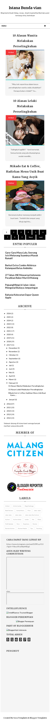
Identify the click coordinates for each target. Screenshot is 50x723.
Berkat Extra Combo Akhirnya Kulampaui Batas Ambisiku (20, 267)
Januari (12, 399)
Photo (39, 519)
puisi (18, 524)
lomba (27, 519)
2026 (9, 313)
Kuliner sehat (17, 519)
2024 (9, 320)
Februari (12, 383)
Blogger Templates (38, 718)
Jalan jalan (8, 515)
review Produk (22, 528)
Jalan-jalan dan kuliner (32, 515)
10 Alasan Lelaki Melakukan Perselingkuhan (25, 106)
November (13, 351)
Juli (10, 365)
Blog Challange (29, 506)
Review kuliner (9, 528)
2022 (9, 327)
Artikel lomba (17, 506)
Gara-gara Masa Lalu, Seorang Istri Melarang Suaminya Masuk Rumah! (21, 255)
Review (35, 524)
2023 (9, 324)
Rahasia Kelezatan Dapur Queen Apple (22, 296)
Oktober (12, 355)
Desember (13, 348)
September (13, 358)
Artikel (11, 52)
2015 (9, 407)
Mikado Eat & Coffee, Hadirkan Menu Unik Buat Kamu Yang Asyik (25, 172)
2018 (9, 341)
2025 (9, 317)
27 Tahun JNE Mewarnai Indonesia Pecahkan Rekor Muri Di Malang (23, 276)
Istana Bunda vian (25, 8)
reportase (26, 524)
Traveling (39, 528)
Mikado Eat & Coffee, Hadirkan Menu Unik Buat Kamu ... (27, 394)
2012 (9, 418)
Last (41, 237)
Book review (9, 510)
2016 (9, 404)
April (11, 376)
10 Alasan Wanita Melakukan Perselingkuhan (25, 41)
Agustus (12, 362)
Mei (10, 372)
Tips (31, 528)
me (33, 519)
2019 (9, 338)
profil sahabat (9, 524)
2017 (9, 345)
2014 (9, 411)
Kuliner (11, 183)
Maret (11, 379)
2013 (9, 414)
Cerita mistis (20, 510)
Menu (4, 26)
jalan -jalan (37, 510)
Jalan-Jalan (18, 515)
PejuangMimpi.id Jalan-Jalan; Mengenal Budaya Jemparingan (21, 286)
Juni (10, 369)
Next (31, 237)
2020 (9, 334)
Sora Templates (20, 718)
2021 (9, 331)
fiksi (29, 510)
